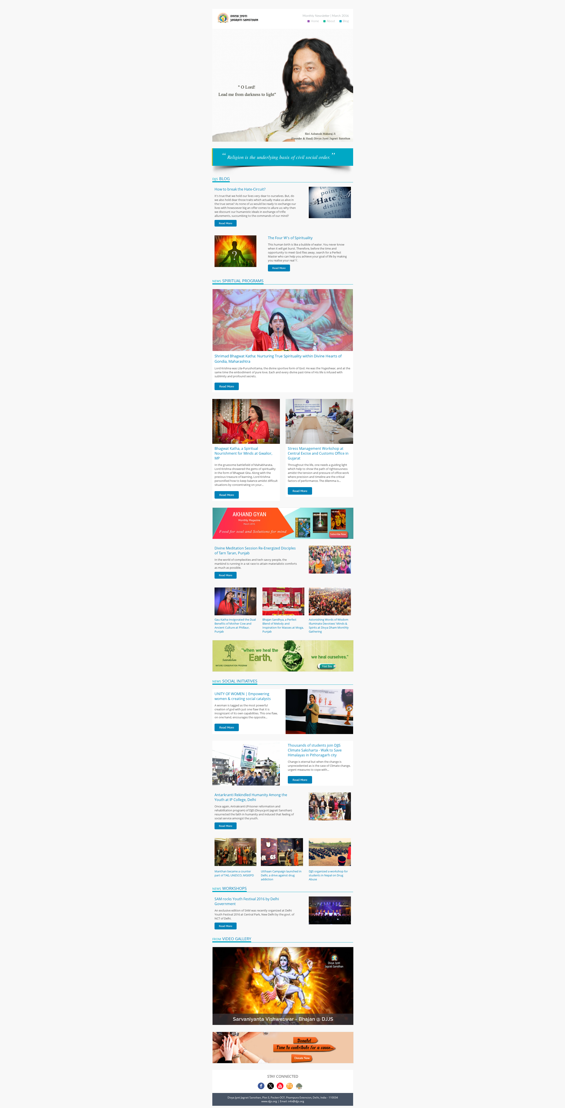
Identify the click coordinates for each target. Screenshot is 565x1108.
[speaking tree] (299, 1088)
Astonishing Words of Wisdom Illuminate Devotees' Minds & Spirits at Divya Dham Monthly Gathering (329, 625)
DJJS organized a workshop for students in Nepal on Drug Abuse (328, 875)
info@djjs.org (296, 1101)
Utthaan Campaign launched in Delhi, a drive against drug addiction (281, 875)
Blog (346, 21)
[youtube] (280, 1088)
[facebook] (261, 1088)
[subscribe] (289, 1088)
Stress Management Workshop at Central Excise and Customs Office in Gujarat (318, 453)
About (331, 21)
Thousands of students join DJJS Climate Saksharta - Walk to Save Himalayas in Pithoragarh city (315, 750)
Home (315, 21)
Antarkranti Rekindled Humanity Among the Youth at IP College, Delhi (251, 797)
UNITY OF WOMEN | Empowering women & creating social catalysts (243, 696)
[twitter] (270, 1088)
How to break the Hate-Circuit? (240, 189)
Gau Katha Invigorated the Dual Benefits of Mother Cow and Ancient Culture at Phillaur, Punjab (235, 625)
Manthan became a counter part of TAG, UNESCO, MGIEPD (234, 873)
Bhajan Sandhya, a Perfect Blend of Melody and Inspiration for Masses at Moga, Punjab (283, 625)
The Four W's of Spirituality (290, 237)
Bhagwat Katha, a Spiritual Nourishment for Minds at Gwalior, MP (243, 453)
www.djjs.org (269, 1101)
